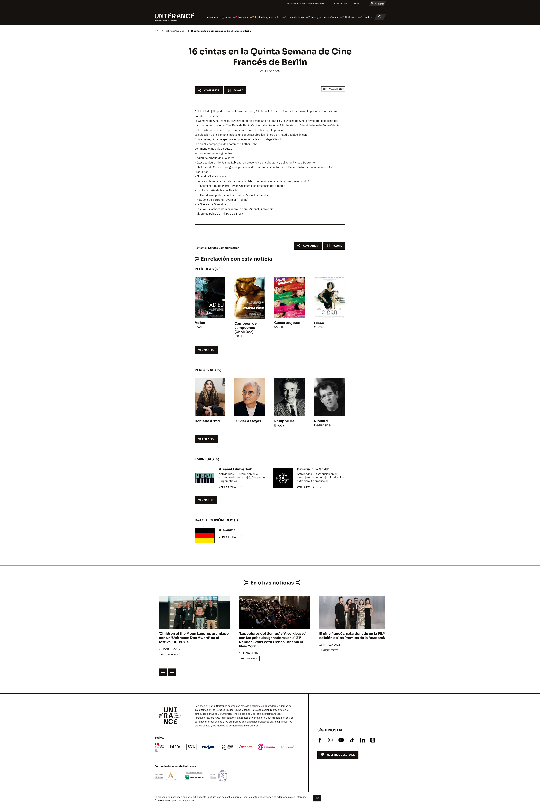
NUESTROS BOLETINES (341, 754)
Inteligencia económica (324, 17)
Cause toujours (287, 323)
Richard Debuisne (322, 423)
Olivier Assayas (247, 421)
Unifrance (350, 17)
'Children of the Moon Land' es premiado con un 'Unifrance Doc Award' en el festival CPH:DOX (194, 637)
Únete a (368, 17)
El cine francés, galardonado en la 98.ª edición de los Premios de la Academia (352, 635)
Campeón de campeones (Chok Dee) (245, 327)
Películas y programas (218, 17)
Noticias (243, 17)
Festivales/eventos (333, 89)
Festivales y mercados (268, 17)
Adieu (200, 323)
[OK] (317, 798)
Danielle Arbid (207, 421)
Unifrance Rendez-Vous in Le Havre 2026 (305, 3)
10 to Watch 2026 (338, 3)
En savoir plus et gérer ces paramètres (174, 800)
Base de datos (296, 17)
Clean (319, 323)
